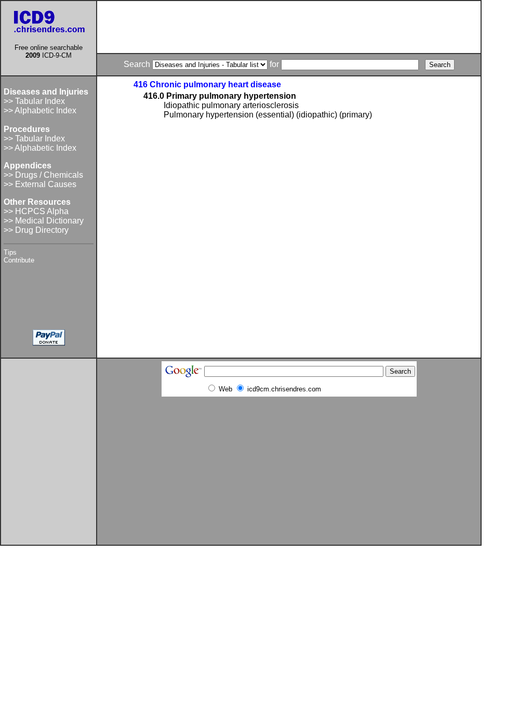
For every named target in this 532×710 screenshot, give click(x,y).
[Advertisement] (289, 27)
